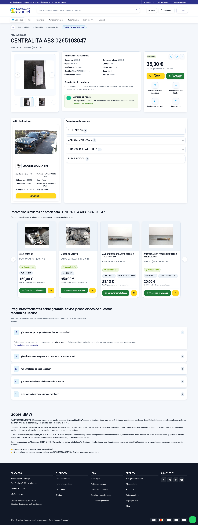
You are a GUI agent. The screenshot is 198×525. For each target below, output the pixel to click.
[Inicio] (13, 27)
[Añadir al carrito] (51, 290)
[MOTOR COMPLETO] (78, 236)
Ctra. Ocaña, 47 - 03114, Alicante (24, 483)
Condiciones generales (100, 501)
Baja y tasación (73, 20)
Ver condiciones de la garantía (26, 345)
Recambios (40, 20)
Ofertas (59, 495)
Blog (128, 506)
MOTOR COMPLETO (69, 254)
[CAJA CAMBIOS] (37, 236)
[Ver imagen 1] (26, 102)
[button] (126, 131)
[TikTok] (175, 479)
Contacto (102, 20)
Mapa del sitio (132, 484)
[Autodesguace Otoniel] (20, 10)
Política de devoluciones (83, 104)
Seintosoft (65, 520)
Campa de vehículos (56, 20)
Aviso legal (95, 479)
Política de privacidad (99, 490)
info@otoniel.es (17, 494)
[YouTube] (181, 479)
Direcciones (60, 490)
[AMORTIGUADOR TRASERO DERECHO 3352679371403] (119, 236)
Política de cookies (98, 484)
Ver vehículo (35, 196)
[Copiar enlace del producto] (182, 56)
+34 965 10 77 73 (18, 489)
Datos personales (63, 479)
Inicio (29, 20)
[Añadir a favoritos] (176, 56)
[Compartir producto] (171, 56)
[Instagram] (169, 479)
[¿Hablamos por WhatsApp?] (192, 519)
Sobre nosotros (88, 20)
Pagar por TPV (132, 501)
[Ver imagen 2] (42, 102)
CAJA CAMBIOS (26, 254)
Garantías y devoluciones (101, 495)
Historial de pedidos (64, 484)
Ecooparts (130, 490)
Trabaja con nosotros (134, 479)
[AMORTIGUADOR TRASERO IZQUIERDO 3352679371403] (161, 236)
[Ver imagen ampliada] (35, 75)
